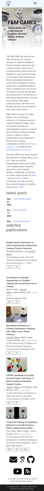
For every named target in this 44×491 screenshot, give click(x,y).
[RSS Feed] (27, 471)
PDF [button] (17, 267)
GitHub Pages (29, 489)
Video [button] (25, 449)
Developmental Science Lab (18, 150)
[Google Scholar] (22, 459)
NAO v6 (18, 178)
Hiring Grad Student (21, 221)
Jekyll (30, 487)
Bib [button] (9, 267)
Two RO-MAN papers (22, 199)
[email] (13, 459)
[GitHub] (31, 459)
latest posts (16, 193)
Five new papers (20, 210)
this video (19, 187)
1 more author (31, 340)
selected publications (16, 227)
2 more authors (24, 434)
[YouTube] (17, 471)
